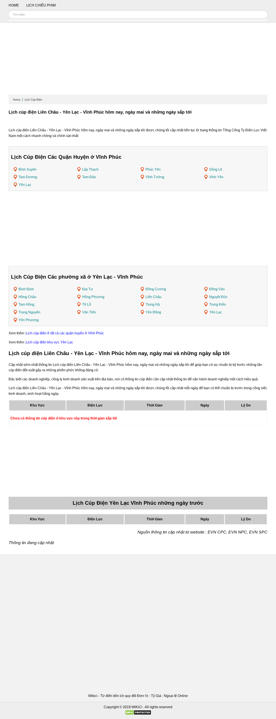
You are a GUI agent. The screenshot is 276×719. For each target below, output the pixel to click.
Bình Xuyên (27, 169)
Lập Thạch (90, 169)
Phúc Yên (153, 169)
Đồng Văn (217, 289)
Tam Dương (28, 177)
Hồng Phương (93, 297)
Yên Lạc (25, 185)
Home (16, 99)
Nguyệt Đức (218, 297)
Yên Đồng (153, 312)
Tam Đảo (89, 177)
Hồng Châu (27, 297)
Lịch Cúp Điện (33, 99)
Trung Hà (153, 304)
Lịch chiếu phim (41, 5)
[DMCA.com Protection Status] (138, 714)
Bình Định (26, 289)
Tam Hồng (26, 304)
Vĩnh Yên (216, 177)
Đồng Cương (156, 289)
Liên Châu (154, 297)
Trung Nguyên (29, 312)
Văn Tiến (89, 312)
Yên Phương (29, 320)
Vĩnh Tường (155, 177)
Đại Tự (87, 289)
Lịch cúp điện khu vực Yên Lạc (49, 342)
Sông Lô (215, 169)
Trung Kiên (217, 304)
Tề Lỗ (86, 304)
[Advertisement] (138, 60)
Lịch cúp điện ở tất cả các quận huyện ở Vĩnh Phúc (65, 333)
